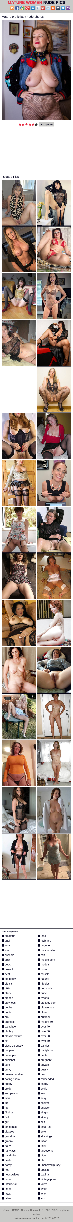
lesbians (45, 940)
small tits (45, 1126)
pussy (44, 1069)
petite (43, 1055)
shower (45, 1107)
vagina (44, 1174)
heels (7, 1160)
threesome (46, 1150)
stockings (46, 1136)
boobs (8, 1007)
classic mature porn (16, 1036)
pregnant (45, 1060)
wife (43, 1193)
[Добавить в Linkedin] (33, 8)
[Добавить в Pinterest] (43, 8)
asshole (9, 955)
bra (6, 1017)
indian (8, 1179)
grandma (9, 1136)
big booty (10, 978)
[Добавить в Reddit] (48, 8)
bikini (7, 988)
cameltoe (10, 1026)
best (7, 974)
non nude (46, 988)
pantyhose (46, 1050)
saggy (44, 1083)
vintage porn (48, 1179)
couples (9, 1050)
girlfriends (10, 1126)
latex (7, 1193)
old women (47, 1007)
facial (7, 1098)
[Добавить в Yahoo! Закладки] (68, 8)
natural (44, 978)
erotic (7, 1088)
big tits (8, 983)
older (43, 1012)
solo (43, 1131)
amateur (9, 935)
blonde (8, 997)
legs (43, 935)
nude (43, 993)
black (7, 993)
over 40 (45, 1026)
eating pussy (12, 1079)
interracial (10, 1184)
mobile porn (47, 959)
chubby (9, 1031)
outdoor (45, 1017)
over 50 (45, 1031)
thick (43, 1145)
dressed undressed (16, 1074)
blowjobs (10, 1002)
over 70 (45, 1040)
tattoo (43, 1141)
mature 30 (46, 1021)
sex (42, 1093)
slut (42, 1122)
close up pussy (13, 1045)
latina (7, 1198)
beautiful (9, 969)
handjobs (10, 1155)
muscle (44, 974)
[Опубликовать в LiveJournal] (38, 8)
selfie (43, 1088)
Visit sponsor (46, 124)
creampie (10, 1055)
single (44, 1112)
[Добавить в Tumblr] (58, 8)
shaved (45, 1102)
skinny (44, 1117)
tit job (43, 1155)
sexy (43, 1098)
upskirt (44, 1169)
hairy (7, 1145)
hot (6, 1169)
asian (7, 945)
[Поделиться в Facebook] (17, 8)
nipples (45, 983)
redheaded (47, 1079)
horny (8, 1165)
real (42, 1074)
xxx (42, 1198)
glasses (9, 1131)
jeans (7, 1188)
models (45, 964)
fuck (7, 1117)
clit (6, 1040)
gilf (6, 1122)
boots (7, 1012)
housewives (11, 1174)
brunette (9, 1021)
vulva (43, 1184)
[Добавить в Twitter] (63, 8)
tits (42, 1160)
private (44, 1064)
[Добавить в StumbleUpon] (53, 8)
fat (6, 1102)
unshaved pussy (50, 1165)
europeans (11, 1093)
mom (43, 969)
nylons (44, 997)
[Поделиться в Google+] (27, 8)
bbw (7, 959)
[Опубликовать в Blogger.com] (12, 8)
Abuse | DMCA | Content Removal (21, 1210)
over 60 (45, 1036)
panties (45, 1045)
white (43, 1188)
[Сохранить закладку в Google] (22, 8)
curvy (7, 1069)
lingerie (45, 945)
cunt (7, 1064)
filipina (8, 1112)
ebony (8, 1083)
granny (8, 1141)
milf (42, 955)
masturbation (48, 950)
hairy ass (10, 1150)
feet (6, 1107)
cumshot (9, 1060)
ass (6, 950)
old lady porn (48, 1002)
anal (7, 940)
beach (8, 964)
